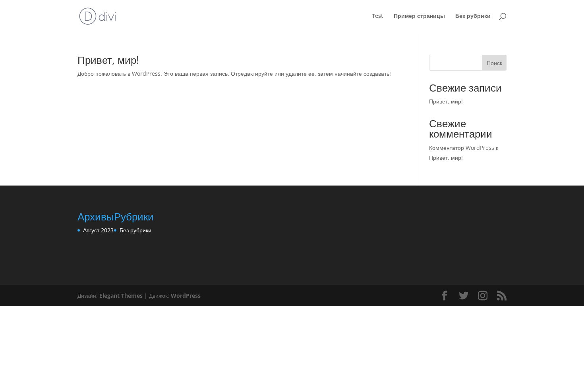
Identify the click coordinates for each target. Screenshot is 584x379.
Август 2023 (98, 230)
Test (377, 16)
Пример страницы (419, 16)
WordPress (186, 295)
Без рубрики (473, 16)
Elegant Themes (121, 295)
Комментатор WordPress (461, 147)
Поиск (494, 63)
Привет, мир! (108, 60)
